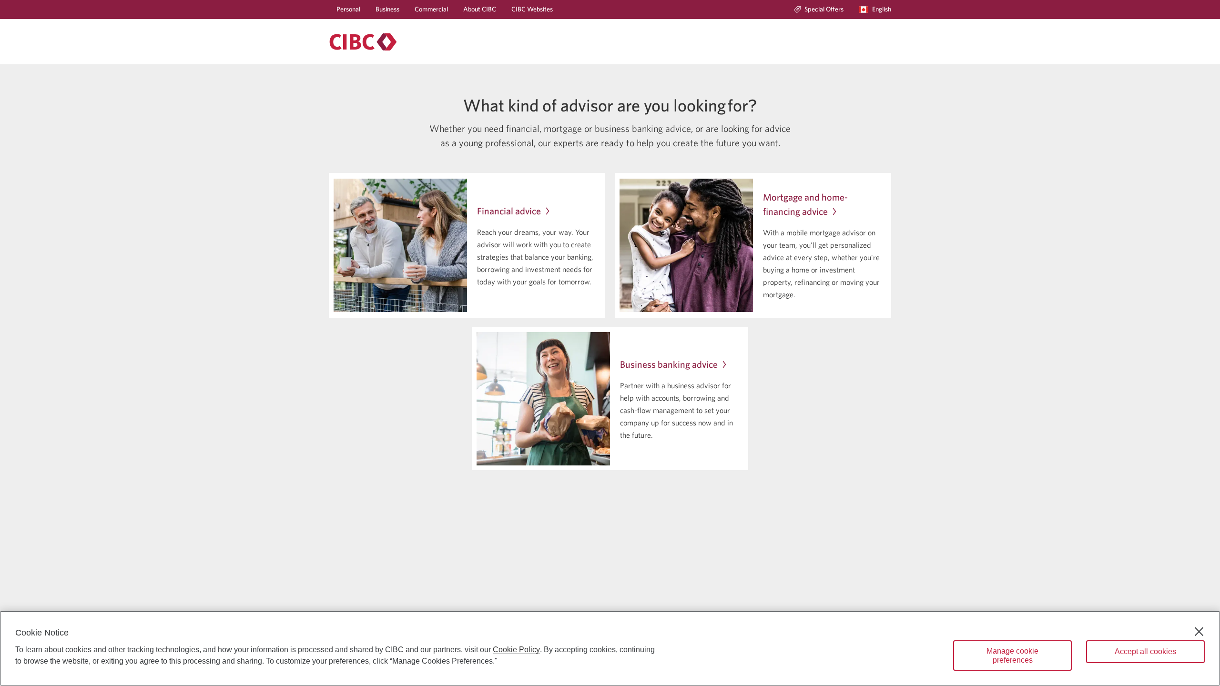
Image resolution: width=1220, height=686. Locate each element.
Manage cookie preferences (1012, 655)
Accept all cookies (1145, 651)
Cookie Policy (516, 650)
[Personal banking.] (363, 41)
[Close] (1199, 631)
